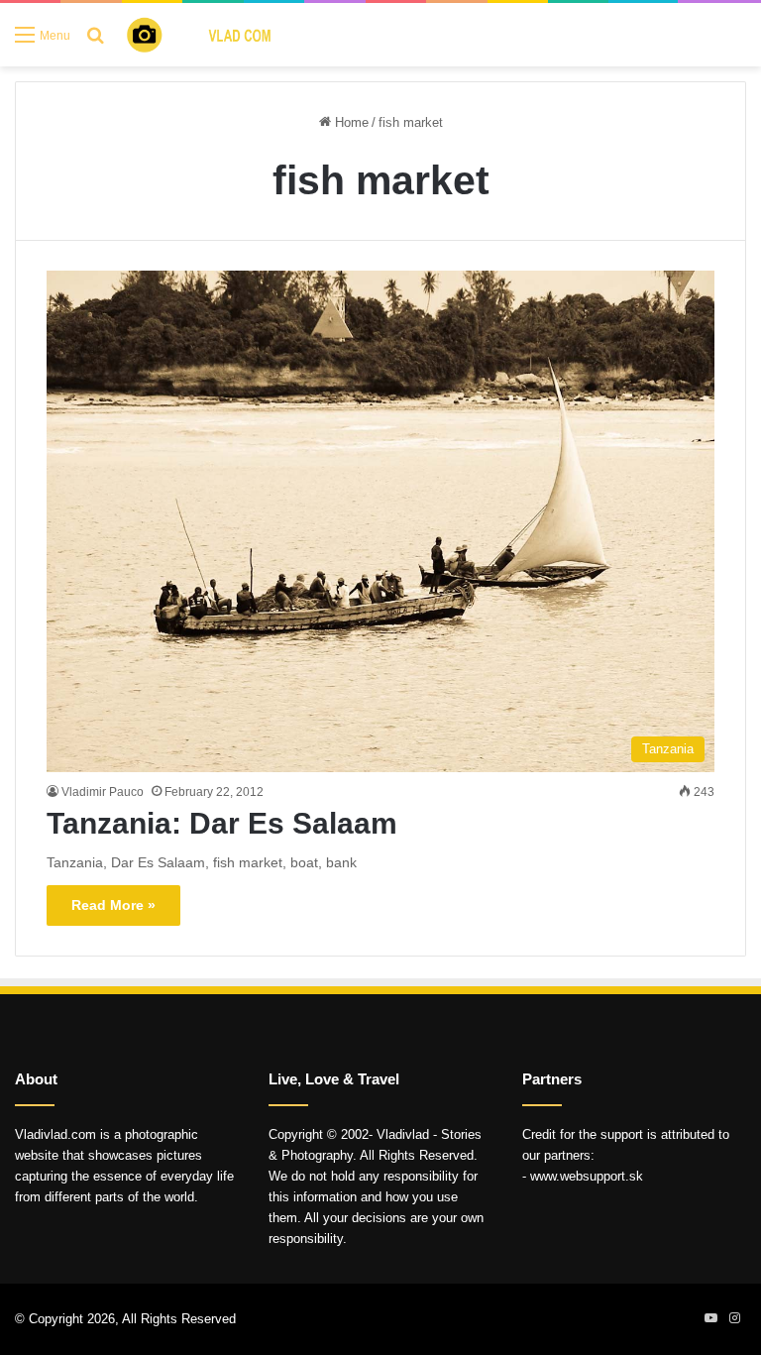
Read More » (113, 905)
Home (350, 122)
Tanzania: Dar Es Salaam (222, 823)
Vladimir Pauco (102, 792)
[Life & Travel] (214, 35)
